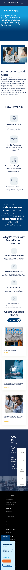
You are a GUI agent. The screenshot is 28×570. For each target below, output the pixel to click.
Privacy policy (6, 557)
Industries (8, 38)
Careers (8, 532)
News (7, 525)
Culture (8, 522)
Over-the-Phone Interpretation (11, 503)
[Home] (11, 3)
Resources (9, 512)
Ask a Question (10, 539)
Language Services (11, 35)
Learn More (12, 320)
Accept (7, 561)
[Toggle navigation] (22, 3)
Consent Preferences (5, 537)
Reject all (7, 565)
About (7, 519)
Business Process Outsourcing (11, 499)
